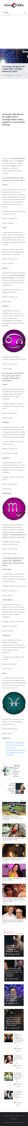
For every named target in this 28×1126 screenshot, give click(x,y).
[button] (24, 13)
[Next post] (24, 788)
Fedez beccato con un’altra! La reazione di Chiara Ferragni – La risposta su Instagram (14, 972)
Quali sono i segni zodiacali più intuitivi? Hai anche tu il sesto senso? (15, 745)
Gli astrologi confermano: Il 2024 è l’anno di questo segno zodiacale (18, 1076)
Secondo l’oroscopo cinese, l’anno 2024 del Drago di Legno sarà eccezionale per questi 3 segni (13, 1021)
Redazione (11, 1115)
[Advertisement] (14, 32)
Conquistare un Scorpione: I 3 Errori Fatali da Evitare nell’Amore (18, 1094)
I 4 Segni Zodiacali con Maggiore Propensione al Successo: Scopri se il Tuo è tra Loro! (18, 1039)
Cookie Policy (14, 1119)
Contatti (17, 1115)
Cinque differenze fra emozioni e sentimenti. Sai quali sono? (11, 788)
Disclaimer (22, 1115)
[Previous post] (4, 770)
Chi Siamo (5, 1115)
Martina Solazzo (10, 75)
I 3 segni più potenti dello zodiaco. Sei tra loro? (18, 1058)
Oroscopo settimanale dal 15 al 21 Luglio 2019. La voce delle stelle (16, 752)
